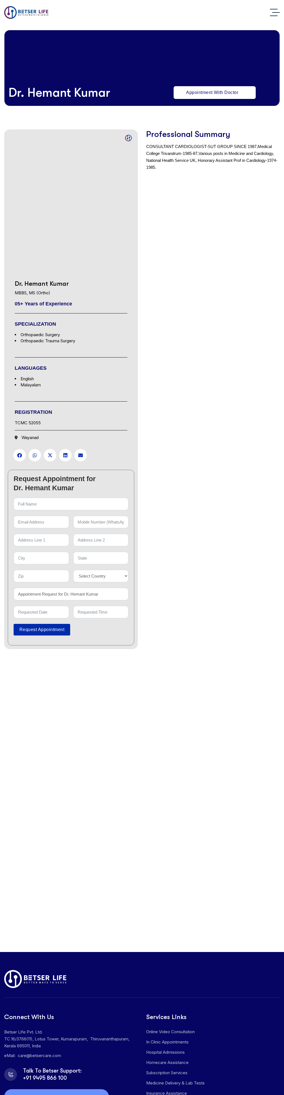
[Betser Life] (26, 12)
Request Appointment (41, 629)
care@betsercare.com (39, 1055)
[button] (19, 455)
